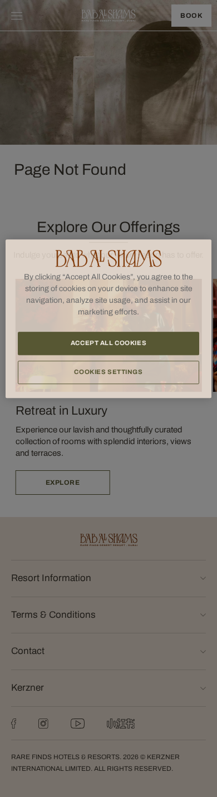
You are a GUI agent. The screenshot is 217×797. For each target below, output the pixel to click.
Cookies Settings (108, 372)
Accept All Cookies (108, 343)
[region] (109, 318)
